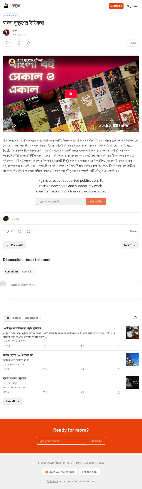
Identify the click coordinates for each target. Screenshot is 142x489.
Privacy (67, 462)
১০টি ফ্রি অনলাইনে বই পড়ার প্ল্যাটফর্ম (22, 328)
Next (127, 245)
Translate (11, 15)
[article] (71, 337)
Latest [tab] (17, 318)
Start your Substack (61, 472)
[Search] (135, 318)
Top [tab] (7, 318)
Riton (15, 30)
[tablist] (19, 271)
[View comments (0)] (19, 43)
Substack (52, 481)
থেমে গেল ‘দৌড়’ (10, 383)
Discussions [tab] (31, 318)
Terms (78, 462)
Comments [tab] (11, 271)
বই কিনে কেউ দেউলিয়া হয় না (16, 360)
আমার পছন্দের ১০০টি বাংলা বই (18, 355)
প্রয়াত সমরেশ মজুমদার (14, 378)
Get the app (89, 472)
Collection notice (94, 462)
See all (10, 401)
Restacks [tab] (27, 271)
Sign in (132, 6)
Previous (17, 245)
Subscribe (116, 6)
